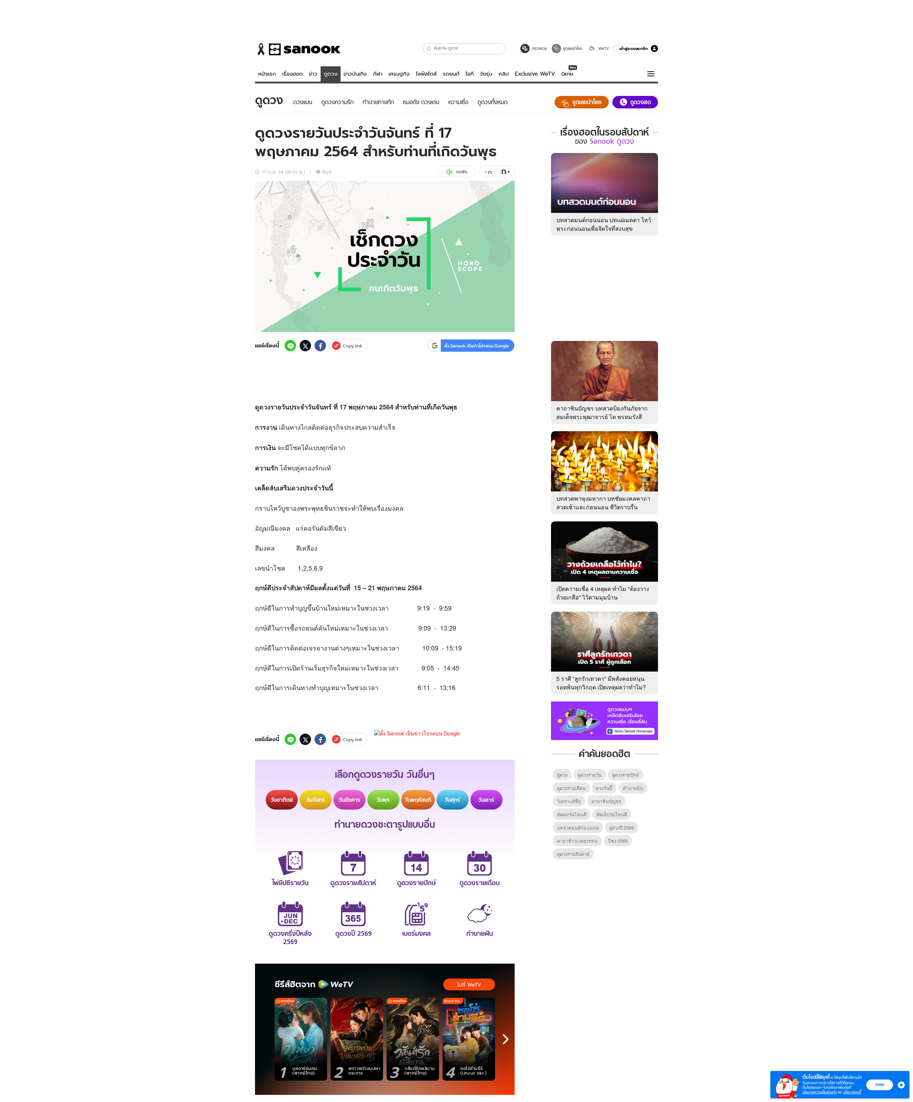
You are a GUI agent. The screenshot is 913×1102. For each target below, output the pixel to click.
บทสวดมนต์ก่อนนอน (578, 827)
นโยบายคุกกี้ (852, 1092)
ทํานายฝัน (633, 788)
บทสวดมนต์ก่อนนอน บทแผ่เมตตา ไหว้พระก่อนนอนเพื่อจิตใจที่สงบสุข (603, 224)
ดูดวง (330, 74)
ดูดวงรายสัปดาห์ (573, 854)
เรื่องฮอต (292, 74)
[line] (290, 345)
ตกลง (879, 1084)
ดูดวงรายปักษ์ (625, 774)
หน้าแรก (267, 74)
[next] (506, 1039)
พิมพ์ (327, 171)
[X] (305, 345)
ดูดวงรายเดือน (571, 788)
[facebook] (320, 345)
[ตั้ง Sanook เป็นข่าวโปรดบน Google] (417, 739)
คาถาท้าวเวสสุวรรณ (577, 840)
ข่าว (313, 74)
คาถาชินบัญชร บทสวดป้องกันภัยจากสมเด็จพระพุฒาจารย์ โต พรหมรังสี (602, 412)
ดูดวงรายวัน (590, 774)
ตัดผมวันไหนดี (571, 814)
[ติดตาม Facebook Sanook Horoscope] (604, 720)
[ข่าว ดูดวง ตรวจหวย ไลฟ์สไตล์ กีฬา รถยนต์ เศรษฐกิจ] (298, 49)
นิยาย (567, 74)
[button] (429, 49)
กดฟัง (461, 172)
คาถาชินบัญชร (606, 801)
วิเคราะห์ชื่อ (569, 801)
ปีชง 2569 (618, 840)
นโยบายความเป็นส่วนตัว (819, 1092)
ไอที (469, 74)
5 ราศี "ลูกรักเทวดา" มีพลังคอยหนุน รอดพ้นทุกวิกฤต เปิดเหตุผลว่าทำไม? (601, 682)
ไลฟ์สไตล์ (426, 74)
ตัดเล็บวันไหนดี (612, 814)
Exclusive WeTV (535, 74)
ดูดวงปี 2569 (621, 827)
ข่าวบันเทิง (355, 74)
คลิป (504, 74)
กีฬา (377, 74)
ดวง (264, 407)
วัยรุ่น (486, 74)
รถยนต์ (451, 74)
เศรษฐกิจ (399, 74)
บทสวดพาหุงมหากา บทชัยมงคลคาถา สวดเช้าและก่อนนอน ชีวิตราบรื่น (603, 502)
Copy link (352, 346)
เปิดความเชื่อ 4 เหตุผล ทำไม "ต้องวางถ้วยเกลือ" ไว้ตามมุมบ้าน (602, 593)
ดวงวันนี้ (604, 788)
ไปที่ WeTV (469, 984)
